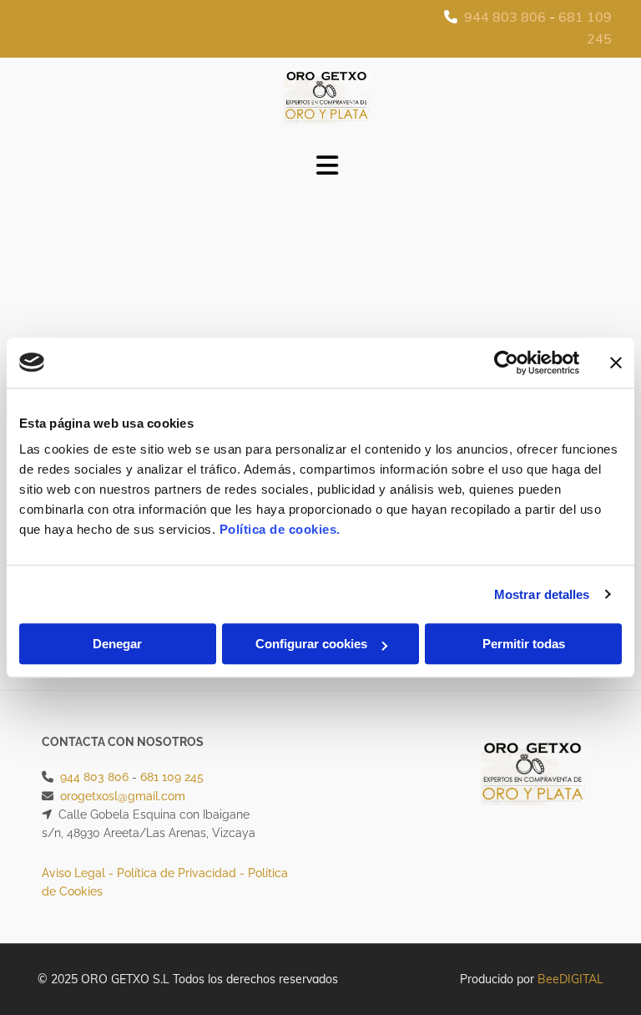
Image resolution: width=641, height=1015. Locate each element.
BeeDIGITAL (570, 979)
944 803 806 (505, 16)
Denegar (117, 644)
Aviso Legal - (79, 873)
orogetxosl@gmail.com (122, 796)
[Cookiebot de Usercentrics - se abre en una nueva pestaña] (506, 362)
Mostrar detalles (542, 594)
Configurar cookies (311, 644)
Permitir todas (523, 644)
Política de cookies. (280, 529)
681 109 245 (172, 777)
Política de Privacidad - (182, 873)
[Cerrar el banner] (616, 362)
